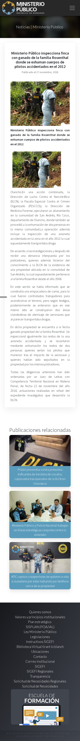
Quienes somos (40, 612)
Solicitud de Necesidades (40, 686)
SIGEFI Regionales (40, 671)
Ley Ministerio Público (40, 632)
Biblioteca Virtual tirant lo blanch (40, 647)
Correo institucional (40, 661)
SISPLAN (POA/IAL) (40, 627)
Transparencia (40, 676)
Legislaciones (40, 637)
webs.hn (57, 736)
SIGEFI (40, 666)
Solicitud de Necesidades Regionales (40, 681)
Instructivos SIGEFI (40, 642)
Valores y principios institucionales (40, 617)
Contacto (40, 657)
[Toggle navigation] (72, 8)
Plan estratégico (40, 622)
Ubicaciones (40, 651)
